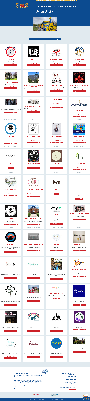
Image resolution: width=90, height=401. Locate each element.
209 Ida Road (10, 303)
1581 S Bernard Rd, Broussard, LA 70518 (56, 105)
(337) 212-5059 (54, 167)
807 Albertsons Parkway (79, 114)
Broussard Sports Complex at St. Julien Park (33, 86)
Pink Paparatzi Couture (10, 271)
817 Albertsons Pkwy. (11, 356)
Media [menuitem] (61, 0)
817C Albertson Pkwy (56, 140)
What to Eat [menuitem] (56, 6)
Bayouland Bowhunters (56, 59)
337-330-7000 (8, 65)
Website (14, 65)
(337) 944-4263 (31, 65)
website (37, 277)
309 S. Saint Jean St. (79, 167)
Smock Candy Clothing (56, 293)
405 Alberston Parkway (56, 221)
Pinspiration (33, 271)
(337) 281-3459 (54, 330)
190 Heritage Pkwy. (79, 274)
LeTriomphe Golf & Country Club (34, 218)
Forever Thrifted (56, 163)
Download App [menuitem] (71, 0)
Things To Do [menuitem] (39, 6)
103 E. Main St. (33, 355)
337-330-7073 (54, 223)
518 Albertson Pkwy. (56, 63)
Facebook (37, 112)
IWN (56, 189)
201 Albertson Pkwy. (34, 63)
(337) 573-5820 (77, 219)
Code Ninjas (11, 136)
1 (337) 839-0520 (8, 224)
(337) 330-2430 (79, 198)
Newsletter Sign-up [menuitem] (54, 0)
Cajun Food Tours (11, 107)
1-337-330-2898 (54, 356)
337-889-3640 (31, 196)
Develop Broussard (73, 384)
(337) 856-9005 (31, 224)
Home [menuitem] (37, 0)
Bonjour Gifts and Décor (11, 82)
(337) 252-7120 (8, 358)
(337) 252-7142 (31, 167)
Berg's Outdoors (79, 59)
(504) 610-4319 (77, 65)
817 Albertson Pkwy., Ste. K (11, 329)
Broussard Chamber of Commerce (70, 382)
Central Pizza (56, 103)
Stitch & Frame (11, 325)
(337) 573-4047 (77, 91)
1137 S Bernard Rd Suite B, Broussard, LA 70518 (11, 141)
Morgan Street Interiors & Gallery (33, 244)
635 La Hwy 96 (33, 299)
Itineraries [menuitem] (63, 6)
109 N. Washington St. (11, 250)
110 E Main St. (56, 166)
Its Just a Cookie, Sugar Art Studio (33, 189)
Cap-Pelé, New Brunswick (71, 386)
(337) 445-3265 (8, 195)
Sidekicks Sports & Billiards (79, 269)
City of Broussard (73, 381)
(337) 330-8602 (77, 250)
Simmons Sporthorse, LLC (34, 295)
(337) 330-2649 (31, 92)
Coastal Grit (79, 110)
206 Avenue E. (33, 140)
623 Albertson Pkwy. (56, 89)
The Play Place (56, 325)
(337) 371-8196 (31, 300)
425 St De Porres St (79, 89)
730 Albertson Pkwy (56, 329)
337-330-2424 (54, 250)
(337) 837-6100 (54, 91)
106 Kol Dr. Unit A (79, 63)
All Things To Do (34, 39)
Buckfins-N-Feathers (56, 85)
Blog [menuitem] (74, 6)
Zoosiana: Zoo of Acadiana (79, 346)
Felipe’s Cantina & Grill (33, 163)
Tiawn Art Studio (79, 325)
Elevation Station (79, 136)
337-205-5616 (8, 304)
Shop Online (10, 167)
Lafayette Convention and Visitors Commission (67, 387)
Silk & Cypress (11, 299)
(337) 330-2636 (8, 330)
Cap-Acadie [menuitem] (46, 0)
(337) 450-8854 (31, 112)
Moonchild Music (10, 244)
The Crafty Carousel (33, 325)
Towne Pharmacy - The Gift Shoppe (33, 351)
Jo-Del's (11, 218)
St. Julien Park (73, 383)
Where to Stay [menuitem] (48, 6)
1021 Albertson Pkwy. (56, 277)
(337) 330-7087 (31, 277)
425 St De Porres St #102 (56, 355)
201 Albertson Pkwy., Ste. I (34, 329)
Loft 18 (56, 214)
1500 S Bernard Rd (33, 110)
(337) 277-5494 (31, 142)
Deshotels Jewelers (56, 136)
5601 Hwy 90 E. (79, 350)
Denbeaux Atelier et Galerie (33, 136)
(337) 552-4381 (8, 251)
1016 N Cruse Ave (79, 196)
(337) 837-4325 (77, 351)
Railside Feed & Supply (56, 271)
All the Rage (33, 59)
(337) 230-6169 (8, 112)
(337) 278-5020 (77, 304)
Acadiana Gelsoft (11, 59)
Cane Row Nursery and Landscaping (34, 106)
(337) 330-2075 (54, 142)
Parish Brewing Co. (79, 244)
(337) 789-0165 (77, 116)
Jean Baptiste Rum (79, 192)
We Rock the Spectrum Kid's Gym (56, 351)
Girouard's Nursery (79, 163)
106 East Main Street (11, 222)
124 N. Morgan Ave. (10, 86)
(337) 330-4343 (8, 88)
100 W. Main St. (11, 193)
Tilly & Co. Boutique (10, 351)
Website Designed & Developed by (53, 399)
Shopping (58, 39)
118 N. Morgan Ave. (33, 248)
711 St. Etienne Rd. (79, 303)
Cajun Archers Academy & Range (79, 85)
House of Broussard (10, 189)
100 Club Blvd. (33, 222)
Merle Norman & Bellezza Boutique (79, 213)
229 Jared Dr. (79, 248)
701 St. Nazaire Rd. (33, 90)
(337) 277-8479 (8, 277)
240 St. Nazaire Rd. (79, 140)
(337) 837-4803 (31, 250)
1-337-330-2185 (8, 143)
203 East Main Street (56, 248)
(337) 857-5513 (77, 276)
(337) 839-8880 (31, 356)
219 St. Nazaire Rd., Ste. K (79, 217)
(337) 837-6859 (77, 169)
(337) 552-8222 (77, 142)
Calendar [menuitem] (69, 6)
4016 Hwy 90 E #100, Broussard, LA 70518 (34, 166)
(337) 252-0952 (54, 107)
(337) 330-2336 (31, 330)
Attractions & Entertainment (46, 39)
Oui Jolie (56, 244)
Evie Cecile (11, 163)
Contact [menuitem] (65, 0)
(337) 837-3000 (54, 65)
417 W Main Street (56, 192)
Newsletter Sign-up (73, 389)
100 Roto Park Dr (11, 63)
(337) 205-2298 (77, 329)
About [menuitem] (41, 0)
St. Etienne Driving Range (79, 299)
